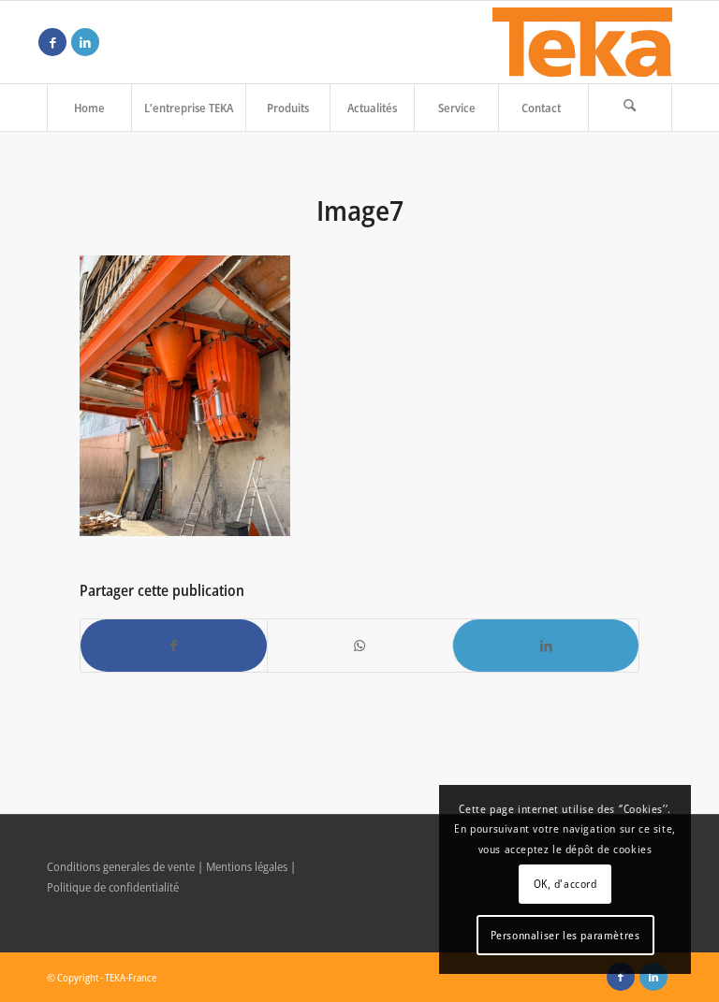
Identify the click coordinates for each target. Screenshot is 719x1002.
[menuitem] (89, 107)
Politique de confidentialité (113, 887)
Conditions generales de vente (121, 866)
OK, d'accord (565, 884)
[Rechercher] (630, 107)
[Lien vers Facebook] (52, 42)
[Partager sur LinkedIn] (545, 645)
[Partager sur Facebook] (174, 645)
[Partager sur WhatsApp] (360, 645)
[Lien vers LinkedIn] (85, 42)
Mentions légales (246, 866)
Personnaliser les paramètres (565, 935)
